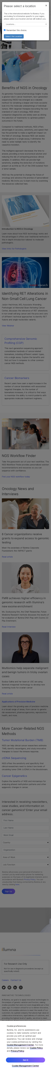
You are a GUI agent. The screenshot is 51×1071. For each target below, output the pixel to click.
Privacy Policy (17, 1051)
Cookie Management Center (20, 1045)
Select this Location (13, 36)
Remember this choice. (16, 30)
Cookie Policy (36, 1048)
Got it (25, 1060)
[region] (25, 1046)
